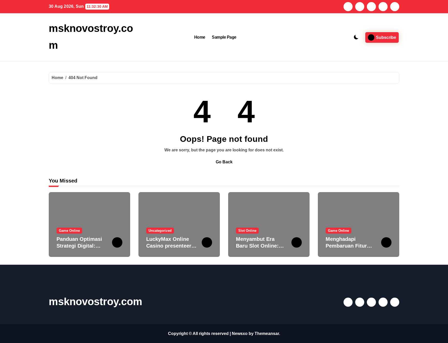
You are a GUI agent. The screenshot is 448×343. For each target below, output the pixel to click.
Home (199, 37)
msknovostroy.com (95, 301)
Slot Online (247, 231)
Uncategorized (160, 231)
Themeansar (267, 333)
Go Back (224, 162)
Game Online (69, 231)
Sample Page (224, 37)
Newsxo (240, 333)
